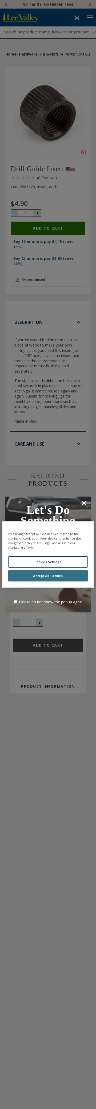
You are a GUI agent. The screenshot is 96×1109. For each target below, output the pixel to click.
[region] (48, 554)
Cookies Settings (47, 562)
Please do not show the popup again (50, 601)
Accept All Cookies (48, 576)
